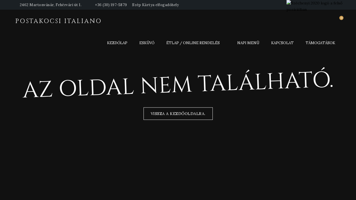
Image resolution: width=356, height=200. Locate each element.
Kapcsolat (282, 43)
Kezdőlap (117, 43)
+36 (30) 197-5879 (111, 4)
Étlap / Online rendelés (193, 43)
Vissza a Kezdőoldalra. (178, 113)
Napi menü (248, 43)
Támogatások (320, 43)
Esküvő (146, 43)
